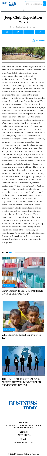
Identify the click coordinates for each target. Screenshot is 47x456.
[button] (23, 9)
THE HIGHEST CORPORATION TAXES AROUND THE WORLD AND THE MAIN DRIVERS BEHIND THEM (21, 382)
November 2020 (9, 285)
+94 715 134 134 (23, 435)
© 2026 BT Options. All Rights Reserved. (23, 454)
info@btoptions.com (23, 442)
